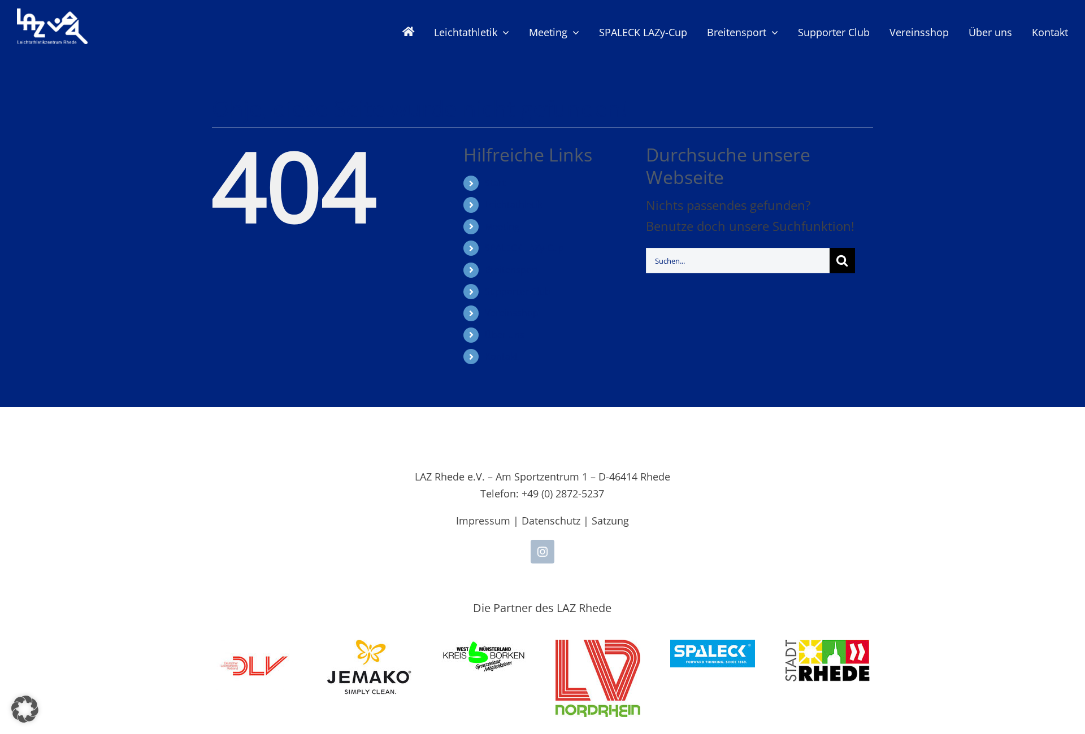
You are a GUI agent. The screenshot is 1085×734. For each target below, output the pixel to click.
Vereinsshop (512, 313)
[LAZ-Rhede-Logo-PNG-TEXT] (52, 14)
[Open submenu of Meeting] (573, 32)
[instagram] (542, 551)
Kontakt (501, 356)
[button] (25, 709)
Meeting (502, 226)
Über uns (504, 335)
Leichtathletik (513, 204)
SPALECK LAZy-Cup (524, 248)
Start (495, 183)
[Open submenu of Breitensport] (772, 32)
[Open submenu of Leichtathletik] (503, 32)
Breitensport (512, 270)
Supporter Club (517, 291)
